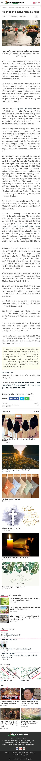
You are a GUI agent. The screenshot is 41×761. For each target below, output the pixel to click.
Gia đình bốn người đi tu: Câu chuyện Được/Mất (15, 649)
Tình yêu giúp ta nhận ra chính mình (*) (15, 557)
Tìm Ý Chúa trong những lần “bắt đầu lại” (16, 470)
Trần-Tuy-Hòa (19, 394)
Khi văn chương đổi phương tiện (10, 635)
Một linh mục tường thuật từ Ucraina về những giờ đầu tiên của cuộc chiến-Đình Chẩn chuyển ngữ (24, 617)
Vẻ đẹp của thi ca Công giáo (11, 528)
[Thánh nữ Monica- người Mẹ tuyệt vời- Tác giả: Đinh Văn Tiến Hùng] (4, 610)
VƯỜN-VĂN (12, 7)
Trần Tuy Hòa (7, 373)
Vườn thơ (16, 755)
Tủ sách (7, 752)
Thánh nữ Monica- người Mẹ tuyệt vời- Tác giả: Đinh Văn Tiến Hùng (25, 608)
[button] (39, 3)
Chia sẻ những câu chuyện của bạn (13, 587)
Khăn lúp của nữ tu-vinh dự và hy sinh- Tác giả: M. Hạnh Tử (18, 439)
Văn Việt (5, 633)
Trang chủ (5, 7)
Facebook (15, 398)
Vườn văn (33, 752)
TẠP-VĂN (11, 394)
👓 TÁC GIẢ (25, 680)
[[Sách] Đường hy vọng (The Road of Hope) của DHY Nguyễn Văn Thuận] (4, 601)
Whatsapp (27, 398)
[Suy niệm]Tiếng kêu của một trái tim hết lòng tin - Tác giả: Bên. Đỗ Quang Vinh (9, 723)
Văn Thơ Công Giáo (9, 640)
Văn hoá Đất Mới (8, 653)
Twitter (22, 398)
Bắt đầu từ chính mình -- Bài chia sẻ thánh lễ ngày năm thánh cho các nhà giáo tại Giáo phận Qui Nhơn (21, 385)
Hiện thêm (36, 411)
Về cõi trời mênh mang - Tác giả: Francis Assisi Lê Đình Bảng (29, 723)
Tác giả (14, 752)
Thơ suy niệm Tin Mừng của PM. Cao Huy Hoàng (29, 702)
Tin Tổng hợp (23, 752)
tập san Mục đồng (24, 109)
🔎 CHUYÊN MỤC (6, 680)
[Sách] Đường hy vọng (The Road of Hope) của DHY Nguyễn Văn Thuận (25, 599)
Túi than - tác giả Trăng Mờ (11, 499)
